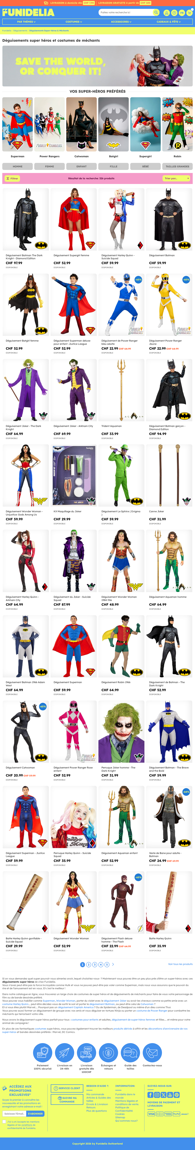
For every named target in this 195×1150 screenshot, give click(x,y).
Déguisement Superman (68, 682)
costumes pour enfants (84, 1019)
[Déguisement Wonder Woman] (74, 902)
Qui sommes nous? (126, 1120)
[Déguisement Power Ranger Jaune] (169, 305)
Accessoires (120, 21)
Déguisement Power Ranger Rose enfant (73, 769)
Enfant (81, 166)
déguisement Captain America (76, 1007)
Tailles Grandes (177, 166)
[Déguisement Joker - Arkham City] (74, 390)
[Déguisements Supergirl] (82, 124)
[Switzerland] (150, 1095)
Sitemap (120, 1117)
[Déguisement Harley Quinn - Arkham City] (26, 561)
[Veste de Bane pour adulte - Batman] (169, 817)
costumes (40, 1028)
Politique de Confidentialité (124, 1109)
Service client (69, 1088)
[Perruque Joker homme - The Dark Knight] (121, 732)
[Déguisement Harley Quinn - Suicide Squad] (121, 219)
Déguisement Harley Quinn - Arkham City (22, 598)
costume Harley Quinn (15, 1004)
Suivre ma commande (68, 1100)
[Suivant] (113, 964)
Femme (49, 166)
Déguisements (20, 30)
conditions (26, 1125)
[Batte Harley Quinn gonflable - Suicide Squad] (26, 902)
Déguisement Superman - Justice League (25, 855)
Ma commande (95, 1094)
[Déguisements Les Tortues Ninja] (146, 124)
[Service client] (174, 13)
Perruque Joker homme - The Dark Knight (118, 769)
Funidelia (6, 30)
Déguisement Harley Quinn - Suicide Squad (118, 257)
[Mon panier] (189, 13)
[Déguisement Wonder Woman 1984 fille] (121, 561)
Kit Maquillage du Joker (67, 511)
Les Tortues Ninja (146, 156)
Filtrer (14, 178)
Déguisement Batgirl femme (22, 340)
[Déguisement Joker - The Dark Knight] (26, 390)
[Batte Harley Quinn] (169, 902)
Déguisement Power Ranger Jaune (165, 342)
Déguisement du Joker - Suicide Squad (72, 598)
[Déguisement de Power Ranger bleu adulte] (121, 305)
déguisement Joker (115, 1000)
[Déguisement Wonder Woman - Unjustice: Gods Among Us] (26, 475)
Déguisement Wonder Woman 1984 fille (119, 598)
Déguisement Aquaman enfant (119, 853)
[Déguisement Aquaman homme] (169, 561)
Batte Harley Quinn (160, 938)
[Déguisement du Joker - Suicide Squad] (74, 561)
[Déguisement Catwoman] (26, 732)
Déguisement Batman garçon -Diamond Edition (167, 427)
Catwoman (18, 156)
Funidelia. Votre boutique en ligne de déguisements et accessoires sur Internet (28, 12)
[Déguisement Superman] (74, 646)
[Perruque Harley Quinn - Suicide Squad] (74, 817)
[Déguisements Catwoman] (18, 124)
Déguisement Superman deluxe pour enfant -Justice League (72, 342)
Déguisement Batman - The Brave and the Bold (169, 769)
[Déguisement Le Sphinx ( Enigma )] (121, 475)
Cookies (120, 1113)
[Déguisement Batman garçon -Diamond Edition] (169, 390)
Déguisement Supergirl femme (71, 255)
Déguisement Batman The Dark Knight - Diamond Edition (24, 257)
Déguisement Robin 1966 (115, 682)
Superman (49, 1000)
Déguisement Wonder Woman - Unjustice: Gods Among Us (24, 513)
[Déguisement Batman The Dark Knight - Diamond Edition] (26, 219)
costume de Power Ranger (151, 1010)
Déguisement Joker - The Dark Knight (23, 427)
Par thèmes (25, 21)
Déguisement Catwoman (20, 767)
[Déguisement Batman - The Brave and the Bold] (169, 732)
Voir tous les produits (180, 964)
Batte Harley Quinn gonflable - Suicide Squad (23, 940)
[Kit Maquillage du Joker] (74, 475)
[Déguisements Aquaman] (178, 124)
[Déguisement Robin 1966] (121, 646)
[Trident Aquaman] (121, 390)
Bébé (145, 166)
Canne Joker (156, 511)
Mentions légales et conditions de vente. (127, 1102)
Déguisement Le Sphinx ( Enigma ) (120, 513)
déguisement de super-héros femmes (133, 1019)
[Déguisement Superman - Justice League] (26, 817)
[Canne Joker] (169, 475)
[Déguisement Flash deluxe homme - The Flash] (121, 902)
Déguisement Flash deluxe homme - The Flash (116, 940)
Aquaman (178, 156)
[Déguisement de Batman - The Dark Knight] (169, 646)
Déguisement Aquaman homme (167, 596)
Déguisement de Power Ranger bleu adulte (119, 342)
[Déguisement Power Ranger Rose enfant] (74, 732)
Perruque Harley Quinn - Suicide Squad (72, 855)
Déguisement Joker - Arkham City (73, 426)
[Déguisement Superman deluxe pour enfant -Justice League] (74, 305)
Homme (17, 166)
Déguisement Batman (162, 255)
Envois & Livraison (97, 1104)
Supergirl (82, 156)
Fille (113, 166)
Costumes (72, 21)
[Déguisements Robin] (114, 124)
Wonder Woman (65, 1000)
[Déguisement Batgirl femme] (26, 305)
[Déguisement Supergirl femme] (74, 219)
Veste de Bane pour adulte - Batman (165, 855)
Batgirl (50, 156)
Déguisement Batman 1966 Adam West (25, 684)
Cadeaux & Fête (167, 21)
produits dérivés (122, 1028)
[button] (189, 132)
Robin (114, 156)
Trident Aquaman (111, 426)
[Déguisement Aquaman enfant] (121, 817)
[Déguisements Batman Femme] (50, 124)
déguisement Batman (102, 1004)
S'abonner (35, 1113)
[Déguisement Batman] (169, 219)
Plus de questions (96, 1110)
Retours (91, 1107)
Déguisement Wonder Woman (71, 938)
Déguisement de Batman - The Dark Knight (167, 684)
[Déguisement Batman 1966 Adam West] (26, 646)
